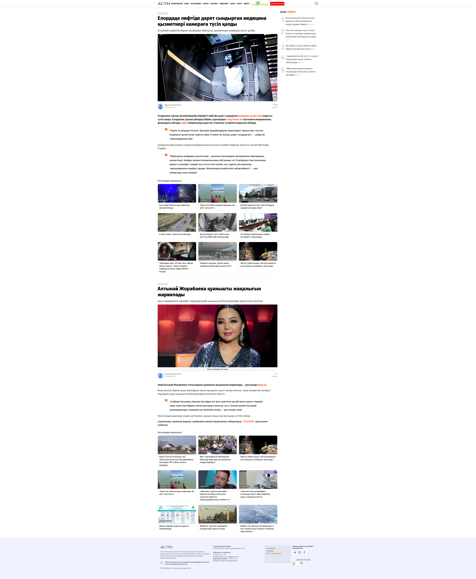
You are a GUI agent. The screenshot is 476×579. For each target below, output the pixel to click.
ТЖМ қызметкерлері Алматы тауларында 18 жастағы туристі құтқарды (301, 71)
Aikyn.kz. (262, 384)
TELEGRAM (248, 421)
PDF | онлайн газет (274, 553)
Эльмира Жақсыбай (172, 374)
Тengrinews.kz (234, 119)
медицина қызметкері (250, 115)
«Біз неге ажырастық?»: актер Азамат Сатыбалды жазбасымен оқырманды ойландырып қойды (301, 33)
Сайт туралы (270, 548)
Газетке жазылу (277, 4)
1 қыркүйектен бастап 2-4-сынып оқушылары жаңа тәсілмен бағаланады (302, 59)
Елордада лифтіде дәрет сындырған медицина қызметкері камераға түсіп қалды (212, 21)
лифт (184, 122)
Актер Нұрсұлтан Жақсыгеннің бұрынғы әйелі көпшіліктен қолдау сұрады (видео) (299, 21)
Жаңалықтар (163, 13)
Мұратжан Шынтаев (172, 105)
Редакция (270, 551)
